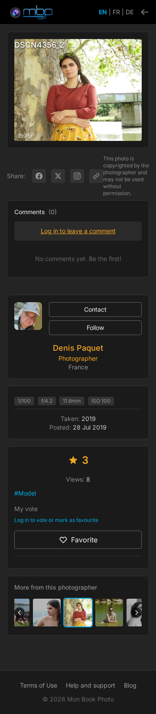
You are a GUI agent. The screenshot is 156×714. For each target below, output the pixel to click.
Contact (95, 309)
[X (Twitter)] (58, 176)
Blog (130, 685)
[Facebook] (39, 176)
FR (116, 12)
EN (103, 12)
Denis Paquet (78, 347)
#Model (25, 493)
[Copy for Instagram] (77, 176)
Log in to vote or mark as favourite (56, 520)
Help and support (90, 685)
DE (129, 12)
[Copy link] (96, 176)
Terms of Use (38, 685)
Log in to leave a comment (78, 231)
